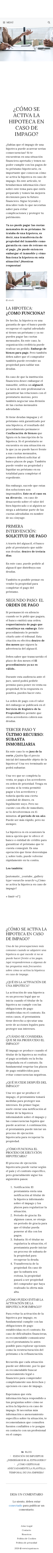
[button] (49, 22)
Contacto (26, 1530)
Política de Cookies (26, 1538)
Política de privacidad (26, 1542)
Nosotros (26, 1534)
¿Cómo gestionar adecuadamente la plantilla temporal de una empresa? (26, 1468)
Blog (28, 1452)
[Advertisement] (26, 80)
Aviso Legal (26, 1526)
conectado (15, 1505)
